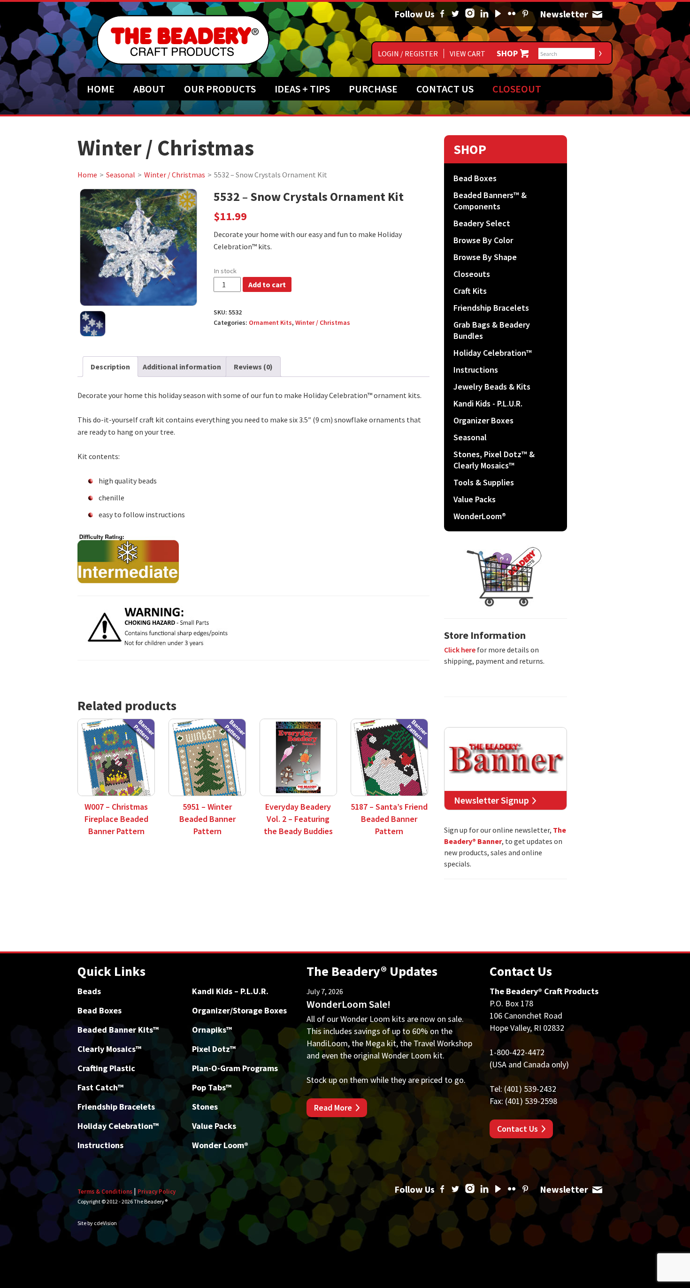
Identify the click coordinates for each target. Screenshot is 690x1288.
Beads (89, 991)
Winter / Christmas (174, 174)
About (149, 88)
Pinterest (525, 14)
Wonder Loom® (220, 1145)
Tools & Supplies (483, 482)
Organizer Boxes (483, 420)
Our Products (220, 88)
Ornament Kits (270, 322)
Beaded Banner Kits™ (118, 1029)
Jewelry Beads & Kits (491, 386)
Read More (333, 1107)
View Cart (467, 53)
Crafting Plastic (106, 1068)
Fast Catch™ (100, 1087)
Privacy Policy (157, 1192)
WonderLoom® (479, 516)
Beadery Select (481, 223)
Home (101, 88)
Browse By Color (483, 240)
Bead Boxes (475, 178)
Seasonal (120, 174)
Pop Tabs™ (211, 1087)
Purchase (373, 88)
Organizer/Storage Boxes (239, 1010)
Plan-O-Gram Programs (235, 1068)
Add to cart (267, 284)
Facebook (442, 14)
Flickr (511, 14)
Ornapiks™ (212, 1029)
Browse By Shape (485, 257)
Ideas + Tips (302, 88)
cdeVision (105, 1223)
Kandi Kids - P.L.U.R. (487, 403)
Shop (507, 53)
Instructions (475, 369)
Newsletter (597, 14)
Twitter (455, 14)
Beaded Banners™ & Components (490, 201)
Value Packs (474, 499)
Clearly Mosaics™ (109, 1048)
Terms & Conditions (104, 1192)
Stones (205, 1106)
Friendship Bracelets (491, 307)
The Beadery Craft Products (183, 40)
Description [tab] (110, 366)
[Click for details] (253, 558)
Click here (459, 649)
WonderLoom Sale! (349, 1004)
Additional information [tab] (182, 366)
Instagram (470, 14)
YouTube (498, 14)
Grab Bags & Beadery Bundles (491, 330)
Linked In (484, 14)
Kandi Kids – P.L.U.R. (230, 991)
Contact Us (445, 88)
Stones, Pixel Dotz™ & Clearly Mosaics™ (494, 460)
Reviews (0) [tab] (253, 366)
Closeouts (471, 273)
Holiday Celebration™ (492, 352)
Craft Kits (470, 290)
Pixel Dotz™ (214, 1048)
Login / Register (408, 53)
